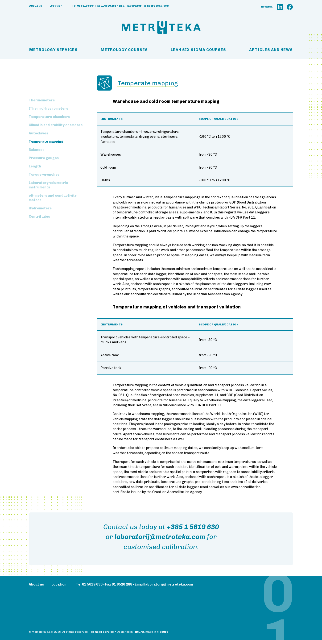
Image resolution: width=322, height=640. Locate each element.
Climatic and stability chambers (56, 125)
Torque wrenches (44, 175)
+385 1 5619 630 (193, 527)
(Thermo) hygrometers (48, 109)
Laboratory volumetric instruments (48, 185)
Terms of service (101, 631)
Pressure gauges (44, 158)
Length (35, 166)
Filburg (138, 631)
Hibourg (163, 631)
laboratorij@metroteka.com (160, 537)
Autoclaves (38, 133)
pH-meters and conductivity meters (53, 198)
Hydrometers (40, 208)
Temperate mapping (46, 142)
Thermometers (42, 100)
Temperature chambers (49, 117)
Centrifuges (39, 217)
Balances (36, 150)
